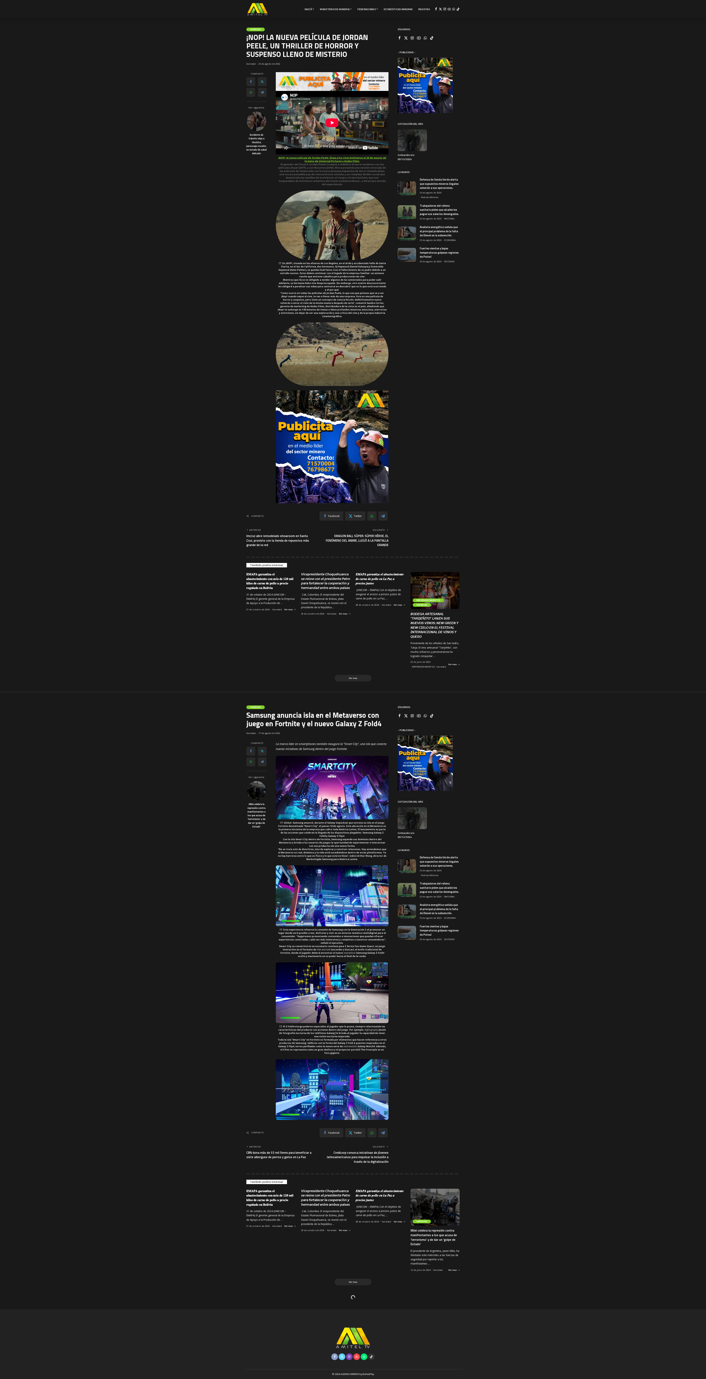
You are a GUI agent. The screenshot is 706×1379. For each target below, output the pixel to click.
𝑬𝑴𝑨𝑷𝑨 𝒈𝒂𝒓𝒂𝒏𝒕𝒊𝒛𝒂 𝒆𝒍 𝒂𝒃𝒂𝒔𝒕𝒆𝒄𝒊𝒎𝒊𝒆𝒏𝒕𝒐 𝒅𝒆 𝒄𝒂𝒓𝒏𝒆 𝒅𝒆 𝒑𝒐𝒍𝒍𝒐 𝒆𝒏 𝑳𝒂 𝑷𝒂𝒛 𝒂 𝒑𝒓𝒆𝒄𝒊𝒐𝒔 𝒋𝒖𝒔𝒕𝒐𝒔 (380, 579)
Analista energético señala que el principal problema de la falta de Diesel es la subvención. (439, 231)
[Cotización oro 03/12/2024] (412, 140)
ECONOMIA (450, 240)
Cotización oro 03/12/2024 (406, 157)
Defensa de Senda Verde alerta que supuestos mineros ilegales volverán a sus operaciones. (439, 183)
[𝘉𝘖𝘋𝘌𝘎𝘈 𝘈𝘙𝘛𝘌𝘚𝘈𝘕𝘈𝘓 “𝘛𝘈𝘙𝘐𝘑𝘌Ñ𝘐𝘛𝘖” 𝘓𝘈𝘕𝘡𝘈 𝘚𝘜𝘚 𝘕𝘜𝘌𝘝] (435, 590)
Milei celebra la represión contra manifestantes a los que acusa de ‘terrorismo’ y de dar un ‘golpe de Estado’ (256, 815)
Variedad (255, 29)
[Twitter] (440, 9)
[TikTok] (458, 9)
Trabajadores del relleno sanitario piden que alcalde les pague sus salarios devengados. (439, 210)
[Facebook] (436, 9)
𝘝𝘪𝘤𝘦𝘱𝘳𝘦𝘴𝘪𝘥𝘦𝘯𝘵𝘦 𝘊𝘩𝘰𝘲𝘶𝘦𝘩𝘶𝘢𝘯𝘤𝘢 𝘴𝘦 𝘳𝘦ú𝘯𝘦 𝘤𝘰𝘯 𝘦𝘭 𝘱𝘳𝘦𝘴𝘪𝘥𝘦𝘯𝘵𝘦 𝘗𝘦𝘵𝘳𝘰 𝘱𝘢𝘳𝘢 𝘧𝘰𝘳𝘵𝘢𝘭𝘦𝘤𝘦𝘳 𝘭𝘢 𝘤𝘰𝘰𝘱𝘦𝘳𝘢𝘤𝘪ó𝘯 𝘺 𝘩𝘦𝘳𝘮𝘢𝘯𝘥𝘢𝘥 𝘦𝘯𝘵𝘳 (325, 581)
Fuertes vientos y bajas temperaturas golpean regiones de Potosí (439, 252)
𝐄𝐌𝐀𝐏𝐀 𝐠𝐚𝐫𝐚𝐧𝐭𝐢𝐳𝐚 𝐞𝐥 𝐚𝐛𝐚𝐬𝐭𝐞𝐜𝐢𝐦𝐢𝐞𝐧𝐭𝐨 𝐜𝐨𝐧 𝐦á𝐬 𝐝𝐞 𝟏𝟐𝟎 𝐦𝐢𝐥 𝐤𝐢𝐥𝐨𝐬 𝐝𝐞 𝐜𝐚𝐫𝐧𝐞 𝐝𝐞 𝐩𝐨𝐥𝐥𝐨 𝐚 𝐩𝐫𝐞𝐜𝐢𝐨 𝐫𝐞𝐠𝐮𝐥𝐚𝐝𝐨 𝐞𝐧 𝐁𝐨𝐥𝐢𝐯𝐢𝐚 (269, 581)
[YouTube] (449, 9)
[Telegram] (262, 92)
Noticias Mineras (429, 197)
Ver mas (288, 609)
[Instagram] (444, 9)
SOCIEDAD (449, 261)
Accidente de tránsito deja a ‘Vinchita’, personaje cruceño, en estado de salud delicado (256, 144)
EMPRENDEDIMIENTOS (428, 600)
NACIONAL (449, 218)
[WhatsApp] (453, 9)
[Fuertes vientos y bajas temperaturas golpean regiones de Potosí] (407, 255)
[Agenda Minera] (257, 9)
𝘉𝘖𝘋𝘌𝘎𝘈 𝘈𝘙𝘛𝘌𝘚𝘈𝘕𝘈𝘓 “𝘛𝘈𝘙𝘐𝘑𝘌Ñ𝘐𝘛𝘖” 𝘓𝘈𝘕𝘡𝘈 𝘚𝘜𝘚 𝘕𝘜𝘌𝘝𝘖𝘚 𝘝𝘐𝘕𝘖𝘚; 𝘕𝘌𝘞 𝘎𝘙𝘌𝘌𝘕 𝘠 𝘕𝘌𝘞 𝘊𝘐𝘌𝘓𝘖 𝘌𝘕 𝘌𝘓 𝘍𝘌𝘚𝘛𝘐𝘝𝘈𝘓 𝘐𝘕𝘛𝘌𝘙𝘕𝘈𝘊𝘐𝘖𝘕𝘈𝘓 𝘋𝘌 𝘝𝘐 (434, 625)
